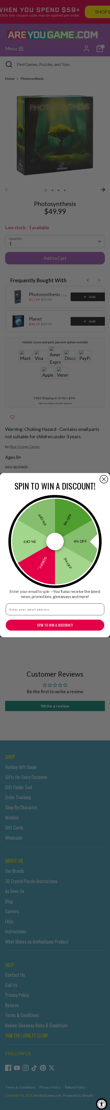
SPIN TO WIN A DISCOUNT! (55, 625)
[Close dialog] (104, 479)
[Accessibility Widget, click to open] (101, 1104)
